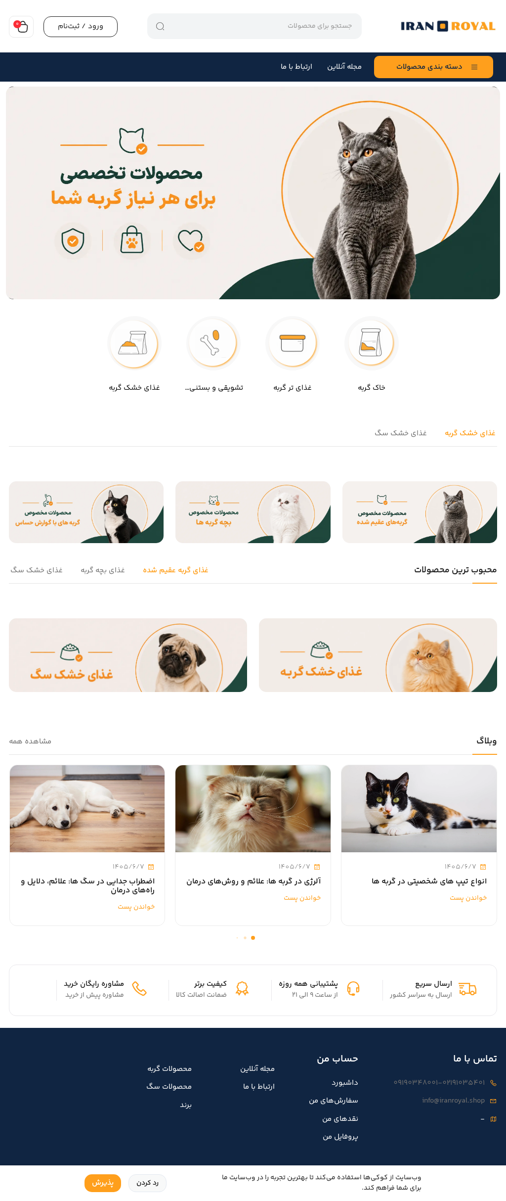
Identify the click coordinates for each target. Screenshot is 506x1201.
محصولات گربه (169, 1069)
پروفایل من (340, 1137)
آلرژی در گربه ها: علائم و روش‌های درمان (253, 882)
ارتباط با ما (296, 67)
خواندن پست (467, 898)
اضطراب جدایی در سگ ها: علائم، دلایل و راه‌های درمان (88, 886)
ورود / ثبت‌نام (80, 26)
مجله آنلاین (344, 67)
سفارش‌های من (333, 1101)
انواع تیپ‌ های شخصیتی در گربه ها (429, 882)
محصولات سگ (169, 1087)
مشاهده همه (30, 742)
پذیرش (103, 1183)
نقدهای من (340, 1119)
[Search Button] (160, 26)
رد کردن (147, 1183)
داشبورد (345, 1083)
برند (186, 1105)
